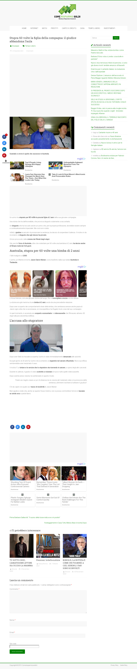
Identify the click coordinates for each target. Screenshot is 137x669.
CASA (82, 28)
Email (12, 632)
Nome (13, 620)
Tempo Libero (30, 46)
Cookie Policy (123, 665)
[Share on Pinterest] (28, 428)
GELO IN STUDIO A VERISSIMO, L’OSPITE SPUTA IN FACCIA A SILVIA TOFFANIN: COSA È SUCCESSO (108, 102)
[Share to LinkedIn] (23, 428)
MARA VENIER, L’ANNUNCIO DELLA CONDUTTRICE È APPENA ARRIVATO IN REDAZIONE (106, 84)
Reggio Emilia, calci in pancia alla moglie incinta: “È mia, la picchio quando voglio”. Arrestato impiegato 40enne (109, 110)
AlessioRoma (43, 564)
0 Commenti (29, 51)
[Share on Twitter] (18, 428)
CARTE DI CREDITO (69, 28)
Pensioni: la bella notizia (48, 560)
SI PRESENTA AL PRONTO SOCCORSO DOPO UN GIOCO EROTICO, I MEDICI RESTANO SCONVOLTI (108, 93)
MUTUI (44, 28)
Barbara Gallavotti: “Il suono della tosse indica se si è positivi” (35, 517)
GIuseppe (15, 46)
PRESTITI (54, 28)
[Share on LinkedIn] (4, 151)
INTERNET (34, 28)
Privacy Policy (114, 665)
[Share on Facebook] (12, 428)
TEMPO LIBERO (94, 28)
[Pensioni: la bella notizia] (48, 535)
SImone (14, 569)
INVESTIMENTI (109, 28)
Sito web (13, 644)
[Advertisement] (48, 85)
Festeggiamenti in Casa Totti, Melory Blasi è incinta (65, 523)
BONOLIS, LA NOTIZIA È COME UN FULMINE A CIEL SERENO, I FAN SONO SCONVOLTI (74, 564)
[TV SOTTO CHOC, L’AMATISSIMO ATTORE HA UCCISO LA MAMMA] (22, 535)
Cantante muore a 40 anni (108, 132)
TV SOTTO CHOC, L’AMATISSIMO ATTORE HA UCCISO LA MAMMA (21, 563)
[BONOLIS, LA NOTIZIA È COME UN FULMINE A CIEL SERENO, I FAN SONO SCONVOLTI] (75, 535)
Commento (14, 589)
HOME (24, 28)
